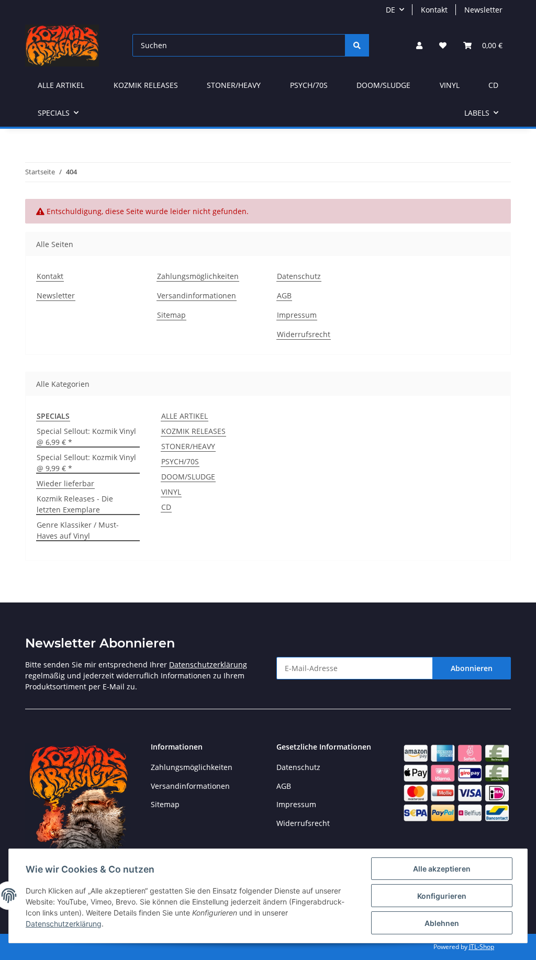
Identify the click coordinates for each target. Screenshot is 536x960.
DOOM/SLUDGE (188, 477)
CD (166, 507)
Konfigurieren (441, 895)
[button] (419, 45)
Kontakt (434, 10)
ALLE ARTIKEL (184, 416)
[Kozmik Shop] (62, 45)
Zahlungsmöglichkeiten (198, 276)
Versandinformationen (196, 295)
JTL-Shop (481, 946)
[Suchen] (357, 45)
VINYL (171, 492)
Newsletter (483, 10)
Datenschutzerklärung (208, 664)
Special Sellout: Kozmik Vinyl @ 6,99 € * (86, 436)
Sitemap (171, 315)
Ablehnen (442, 923)
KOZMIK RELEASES (193, 431)
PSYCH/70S (180, 461)
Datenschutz (299, 276)
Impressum (297, 315)
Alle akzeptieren (442, 868)
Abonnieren (472, 668)
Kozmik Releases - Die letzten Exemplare (75, 504)
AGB (284, 295)
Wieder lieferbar (65, 483)
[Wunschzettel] (443, 45)
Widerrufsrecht (303, 334)
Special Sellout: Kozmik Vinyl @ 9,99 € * (86, 462)
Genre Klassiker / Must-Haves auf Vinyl (78, 530)
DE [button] (390, 10)
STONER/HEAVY (188, 446)
